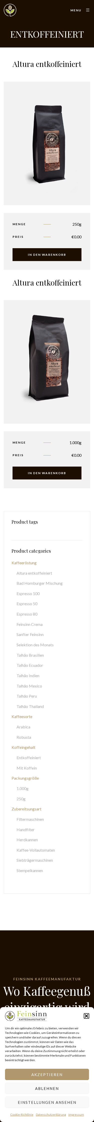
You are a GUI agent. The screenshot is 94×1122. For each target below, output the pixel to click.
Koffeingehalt (23, 747)
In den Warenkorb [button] (47, 255)
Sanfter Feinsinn (30, 634)
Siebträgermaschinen (35, 860)
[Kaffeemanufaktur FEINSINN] (10, 10)
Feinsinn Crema (30, 624)
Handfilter (26, 829)
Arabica (23, 726)
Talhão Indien (28, 675)
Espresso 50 (27, 603)
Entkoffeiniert (29, 757)
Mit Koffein (27, 768)
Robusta (24, 737)
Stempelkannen (30, 870)
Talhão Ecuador (30, 665)
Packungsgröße (25, 778)
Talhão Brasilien (30, 655)
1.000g (23, 788)
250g (21, 798)
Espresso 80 (27, 613)
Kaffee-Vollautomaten (36, 850)
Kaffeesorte (22, 716)
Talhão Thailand (30, 706)
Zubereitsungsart (26, 808)
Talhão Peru (27, 696)
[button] (86, 1015)
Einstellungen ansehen (47, 1102)
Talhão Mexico (29, 685)
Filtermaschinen (30, 819)
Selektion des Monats (35, 644)
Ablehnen (47, 1088)
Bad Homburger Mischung (40, 583)
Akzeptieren (47, 1074)
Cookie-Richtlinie (21, 1114)
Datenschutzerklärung (51, 1114)
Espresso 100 (28, 593)
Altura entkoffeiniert (34, 573)
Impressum (76, 1114)
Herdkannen (27, 839)
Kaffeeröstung (24, 562)
